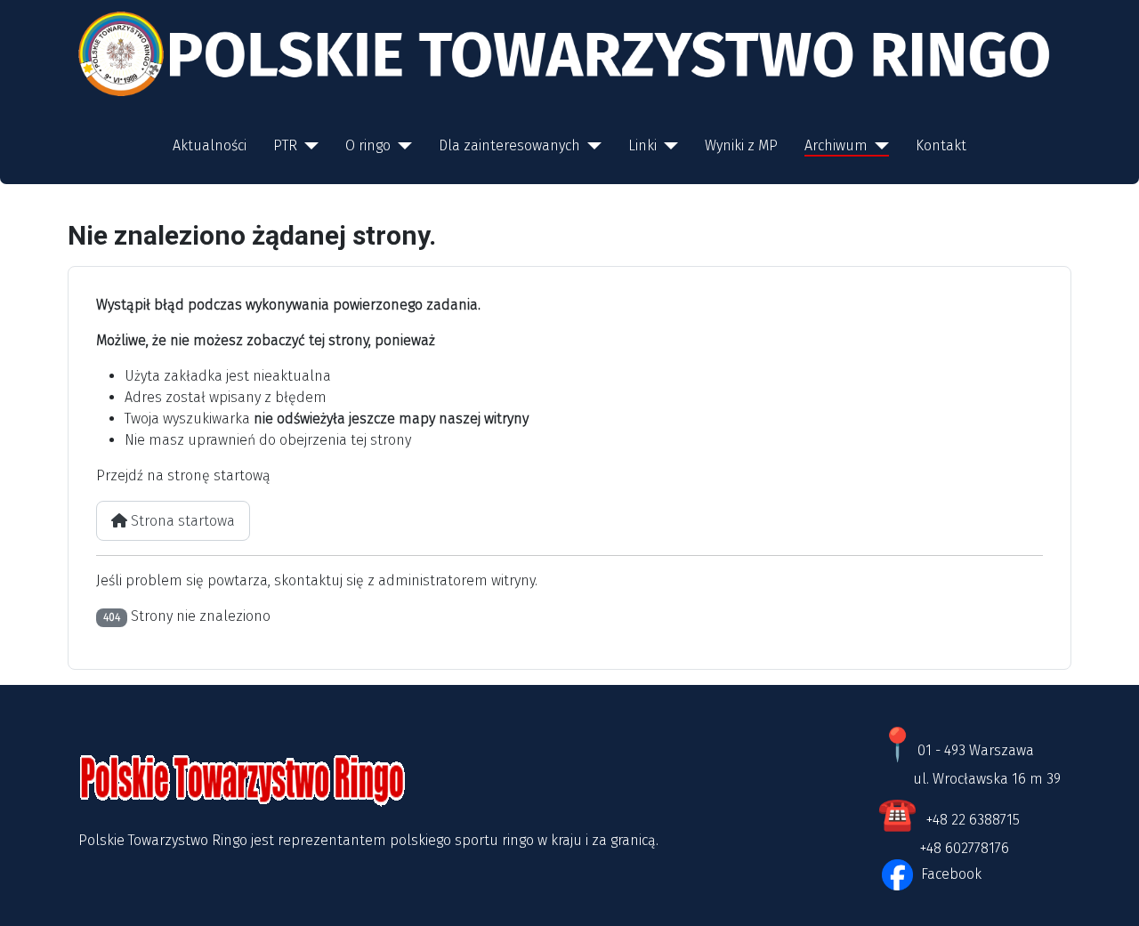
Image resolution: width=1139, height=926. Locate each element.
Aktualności (209, 145)
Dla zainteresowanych (509, 145)
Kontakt (941, 145)
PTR (285, 145)
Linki (642, 145)
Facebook (949, 874)
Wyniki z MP (741, 145)
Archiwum (836, 145)
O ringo (368, 145)
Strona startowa (181, 520)
